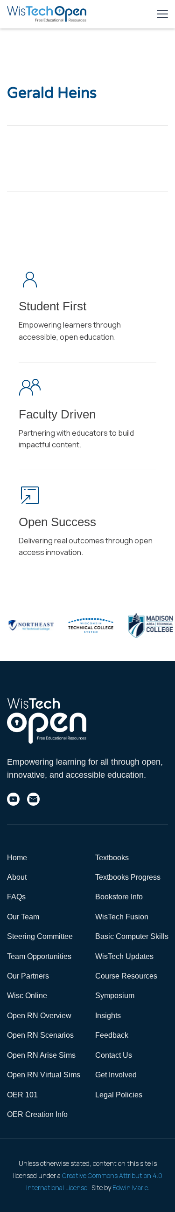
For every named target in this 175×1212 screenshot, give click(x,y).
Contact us (113, 1055)
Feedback (111, 1035)
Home (17, 858)
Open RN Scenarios (40, 1035)
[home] (46, 14)
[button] (162, 14)
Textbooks (112, 858)
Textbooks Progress (128, 877)
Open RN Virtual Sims (43, 1075)
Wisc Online (27, 996)
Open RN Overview (39, 1016)
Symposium (114, 996)
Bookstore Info (119, 897)
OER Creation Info (37, 1114)
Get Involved (116, 1075)
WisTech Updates (124, 956)
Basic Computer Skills (131, 936)
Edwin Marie (130, 1187)
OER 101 (22, 1095)
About (17, 877)
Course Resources (126, 976)
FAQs (16, 897)
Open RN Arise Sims (41, 1055)
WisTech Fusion (121, 917)
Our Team (23, 917)
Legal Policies (118, 1095)
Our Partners (28, 976)
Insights (108, 1016)
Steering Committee (40, 936)
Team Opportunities (39, 956)
